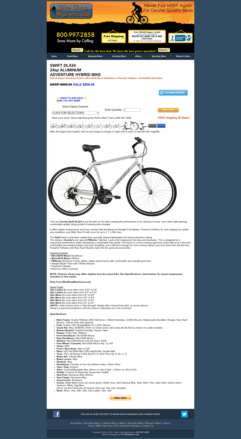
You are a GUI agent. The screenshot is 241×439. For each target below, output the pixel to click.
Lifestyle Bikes (119, 56)
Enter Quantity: (114, 109)
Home (54, 56)
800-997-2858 (142, 432)
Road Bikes (72, 56)
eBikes (138, 56)
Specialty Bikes (159, 56)
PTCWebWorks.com (130, 434)
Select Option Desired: (75, 106)
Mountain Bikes (95, 56)
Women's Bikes (183, 56)
